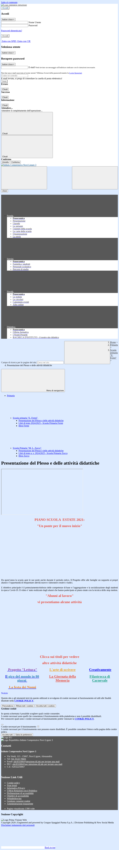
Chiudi (5, 89)
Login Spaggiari (75, 73)
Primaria (114, 345)
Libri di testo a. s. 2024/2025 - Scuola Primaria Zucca (43, 453)
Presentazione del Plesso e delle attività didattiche (41, 420)
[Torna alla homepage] (59, 165)
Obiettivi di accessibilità (18, 796)
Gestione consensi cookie (18, 801)
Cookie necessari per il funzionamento (19, 726)
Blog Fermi (24, 425)
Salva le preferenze (24, 735)
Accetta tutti (45, 706)
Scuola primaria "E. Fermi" (25, 418)
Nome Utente (35, 22)
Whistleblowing (14, 798)
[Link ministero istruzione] (14, 5)
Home (113, 342)
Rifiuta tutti (24, 706)
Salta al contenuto (9, 2)
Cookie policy (13, 783)
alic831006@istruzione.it (36, 761)
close (4, 191)
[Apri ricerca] (95, 177)
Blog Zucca (24, 456)
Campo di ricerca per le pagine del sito (18, 362)
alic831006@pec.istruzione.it (37, 764)
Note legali (12, 785)
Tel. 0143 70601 (18, 759)
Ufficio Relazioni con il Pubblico (22, 790)
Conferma (15, 162)
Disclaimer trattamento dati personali (18, 825)
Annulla (5, 162)
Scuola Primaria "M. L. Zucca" (27, 448)
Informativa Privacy (16, 788)
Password (33, 25)
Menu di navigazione (55, 390)
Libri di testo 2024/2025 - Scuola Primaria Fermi (41, 423)
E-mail (32, 67)
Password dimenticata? (11, 30)
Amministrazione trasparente (20, 803)
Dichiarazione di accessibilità (20, 793)
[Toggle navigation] (24, 177)
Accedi (5, 8)
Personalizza (7, 706)
